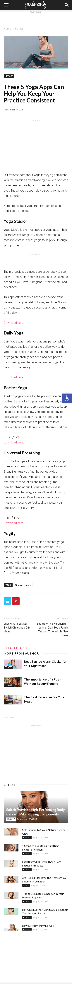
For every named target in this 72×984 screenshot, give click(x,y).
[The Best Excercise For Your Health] (13, 699)
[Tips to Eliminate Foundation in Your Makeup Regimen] (11, 895)
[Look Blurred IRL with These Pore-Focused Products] (11, 863)
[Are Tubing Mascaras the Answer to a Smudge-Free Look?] (11, 879)
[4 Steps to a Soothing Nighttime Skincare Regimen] (11, 847)
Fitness (19, 28)
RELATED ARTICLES (19, 648)
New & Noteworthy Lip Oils (38, 925)
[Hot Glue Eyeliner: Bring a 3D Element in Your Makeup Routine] (11, 911)
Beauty (11, 819)
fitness (18, 585)
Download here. (14, 322)
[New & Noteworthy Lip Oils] (11, 927)
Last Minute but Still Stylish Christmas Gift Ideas (17, 627)
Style (26, 885)
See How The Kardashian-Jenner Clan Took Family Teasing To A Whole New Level (52, 629)
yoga (28, 585)
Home (7, 28)
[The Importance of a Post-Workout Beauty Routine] (13, 682)
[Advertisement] (36, 18)
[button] (67, 398)
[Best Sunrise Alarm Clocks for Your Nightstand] (13, 664)
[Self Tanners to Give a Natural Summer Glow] (11, 831)
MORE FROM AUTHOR (21, 653)
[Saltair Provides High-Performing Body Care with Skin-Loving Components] (36, 807)
